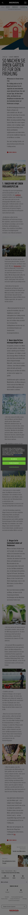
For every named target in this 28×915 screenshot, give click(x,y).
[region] (14, 457)
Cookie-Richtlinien (18, 454)
